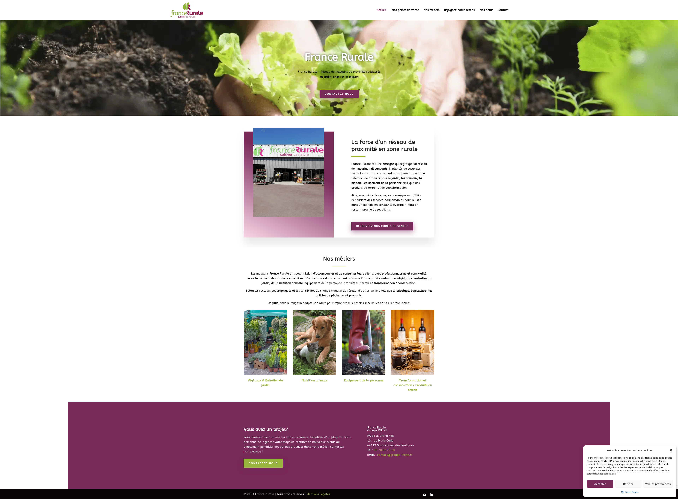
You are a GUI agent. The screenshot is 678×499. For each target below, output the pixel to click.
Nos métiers (431, 10)
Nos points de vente (405, 10)
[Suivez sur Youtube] (424, 494)
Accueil (382, 10)
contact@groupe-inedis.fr (394, 455)
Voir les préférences (658, 484)
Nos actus (486, 10)
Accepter (600, 484)
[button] (671, 450)
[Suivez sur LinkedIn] (431, 494)
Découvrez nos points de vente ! (382, 226)
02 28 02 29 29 (384, 450)
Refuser (628, 484)
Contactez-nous (339, 94)
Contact (503, 10)
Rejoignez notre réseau (459, 10)
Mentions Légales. (319, 494)
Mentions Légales (629, 492)
